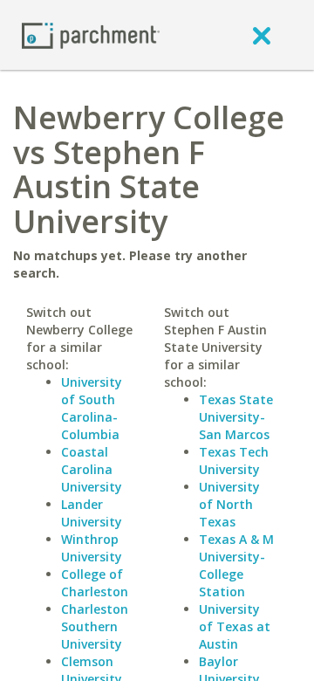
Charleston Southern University (94, 626)
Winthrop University (91, 548)
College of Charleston (94, 583)
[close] (261, 34)
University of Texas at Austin (234, 626)
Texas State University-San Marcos (236, 417)
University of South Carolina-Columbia (91, 408)
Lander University (91, 513)
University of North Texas (229, 504)
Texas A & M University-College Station (236, 565)
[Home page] (91, 34)
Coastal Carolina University (91, 469)
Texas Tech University (234, 461)
